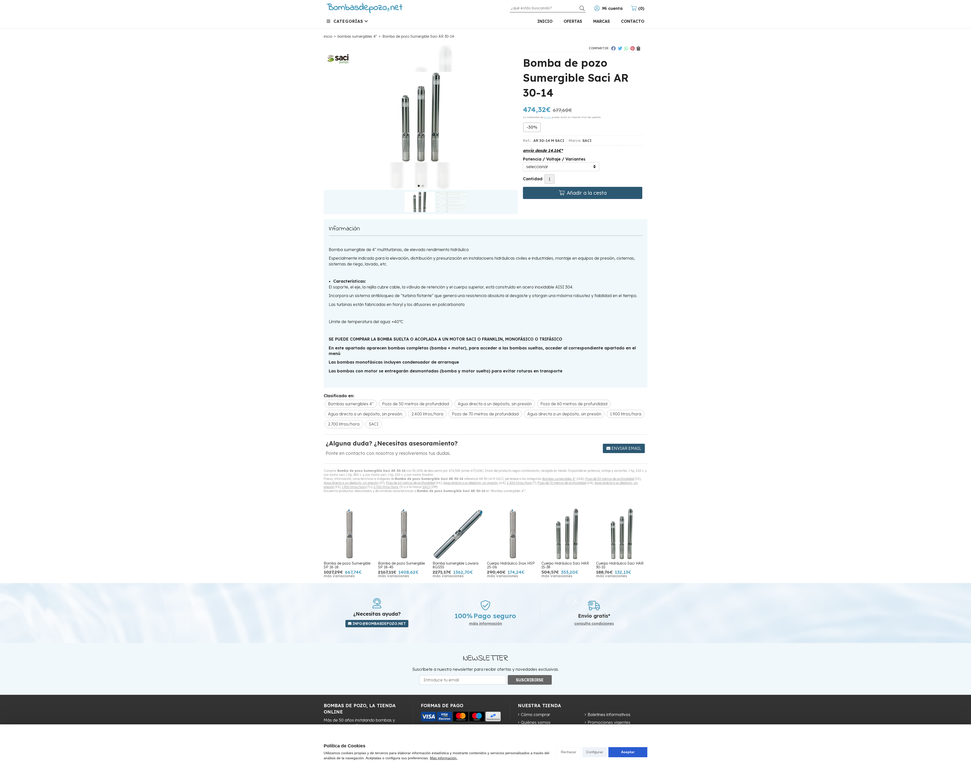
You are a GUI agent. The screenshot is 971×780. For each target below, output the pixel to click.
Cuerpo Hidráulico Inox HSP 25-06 (511, 565)
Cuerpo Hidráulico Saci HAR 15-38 (565, 565)
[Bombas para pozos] (365, 8)
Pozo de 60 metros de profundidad (410, 483)
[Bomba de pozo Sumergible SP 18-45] (403, 534)
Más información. (443, 758)
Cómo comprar (535, 714)
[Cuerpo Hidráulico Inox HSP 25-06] (512, 534)
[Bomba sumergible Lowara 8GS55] (458, 534)
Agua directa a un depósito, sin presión (351, 483)
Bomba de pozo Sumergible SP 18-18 (347, 565)
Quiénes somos (535, 722)
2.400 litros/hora (519, 483)
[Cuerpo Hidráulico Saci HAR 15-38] (567, 534)
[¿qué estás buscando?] (548, 7)
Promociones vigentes (609, 722)
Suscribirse (530, 679)
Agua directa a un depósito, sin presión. (470, 483)
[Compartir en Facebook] (613, 48)
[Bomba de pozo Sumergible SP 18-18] (349, 534)
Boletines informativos (609, 714)
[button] (419, 186)
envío (547, 117)
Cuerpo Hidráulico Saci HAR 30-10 (620, 565)
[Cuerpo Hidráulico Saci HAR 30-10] (621, 534)
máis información (485, 623)
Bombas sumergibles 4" (559, 479)
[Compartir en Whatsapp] (626, 48)
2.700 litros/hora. (386, 487)
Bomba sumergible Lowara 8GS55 (455, 565)
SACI (426, 487)
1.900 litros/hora (354, 487)
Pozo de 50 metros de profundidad (609, 479)
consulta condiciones (594, 623)
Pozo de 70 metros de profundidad (562, 483)
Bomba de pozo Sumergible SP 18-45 (401, 565)
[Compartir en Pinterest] (632, 48)
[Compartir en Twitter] (620, 48)
